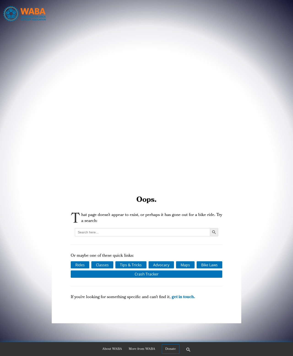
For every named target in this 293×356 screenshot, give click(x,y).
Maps (185, 264)
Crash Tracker (147, 274)
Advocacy (161, 264)
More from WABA (142, 349)
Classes (102, 264)
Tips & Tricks (131, 264)
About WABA (112, 349)
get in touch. (183, 297)
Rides (80, 264)
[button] (188, 351)
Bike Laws (209, 264)
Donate (170, 349)
